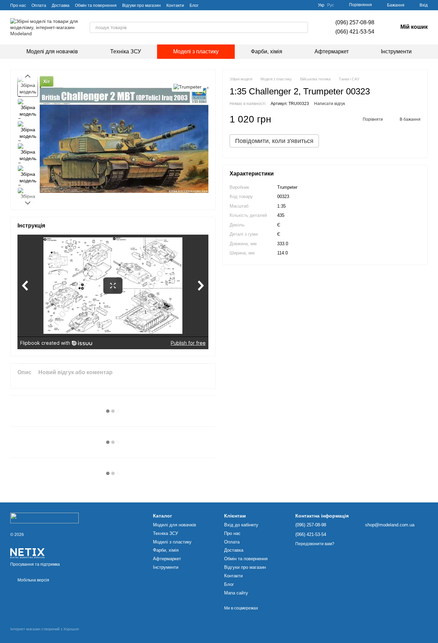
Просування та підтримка (35, 564)
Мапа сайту (236, 592)
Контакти (175, 5)
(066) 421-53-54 (354, 32)
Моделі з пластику (196, 51)
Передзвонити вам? (314, 543)
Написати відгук (329, 103)
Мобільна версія (32, 580)
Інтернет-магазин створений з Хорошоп (44, 629)
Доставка (60, 5)
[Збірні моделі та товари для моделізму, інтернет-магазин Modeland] (44, 517)
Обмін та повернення (96, 5)
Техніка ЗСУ (125, 51)
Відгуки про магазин (141, 5)
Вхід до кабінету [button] (241, 524)
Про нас (18, 5)
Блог (194, 5)
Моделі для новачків (52, 51)
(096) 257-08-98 (354, 22)
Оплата (38, 5)
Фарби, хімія (266, 51)
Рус (330, 5)
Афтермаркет (331, 51)
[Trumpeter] (187, 86)
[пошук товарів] (302, 27)
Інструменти (396, 51)
